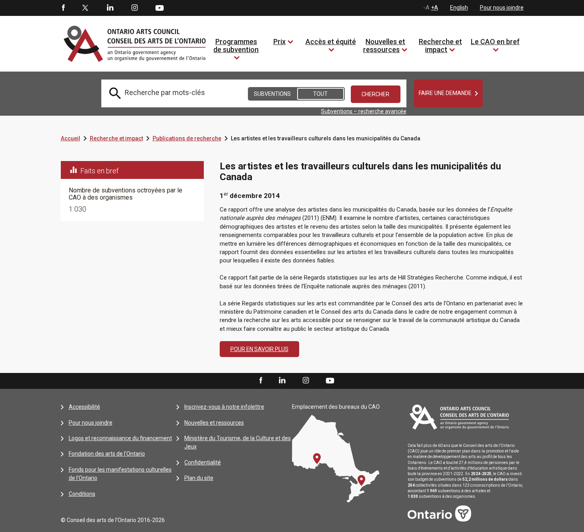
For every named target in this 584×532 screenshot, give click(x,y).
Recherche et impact (440, 45)
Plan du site (198, 478)
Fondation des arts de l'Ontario (107, 453)
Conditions (82, 494)
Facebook (63, 8)
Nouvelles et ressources (384, 45)
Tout (320, 94)
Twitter (85, 8)
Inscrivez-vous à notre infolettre (224, 407)
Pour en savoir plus (259, 349)
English (459, 7)
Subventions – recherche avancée (363, 111)
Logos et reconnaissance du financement (120, 438)
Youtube (159, 7)
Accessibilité (84, 407)
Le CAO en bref (495, 41)
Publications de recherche (187, 138)
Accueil (70, 138)
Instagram (135, 8)
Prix (279, 41)
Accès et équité (331, 41)
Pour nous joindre (502, 7)
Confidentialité (202, 462)
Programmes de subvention (236, 45)
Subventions (272, 94)
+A (434, 7)
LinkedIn (110, 8)
